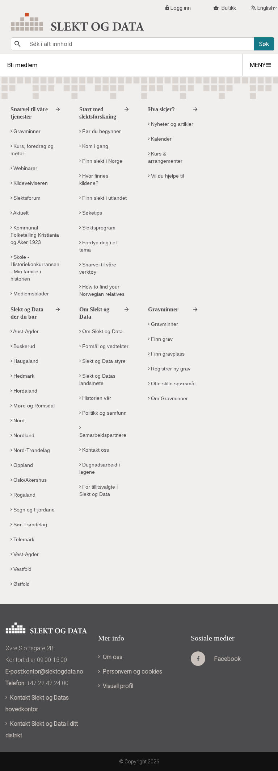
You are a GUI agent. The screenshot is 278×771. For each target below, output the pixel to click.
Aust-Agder (25, 331)
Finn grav (161, 339)
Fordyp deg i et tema (98, 246)
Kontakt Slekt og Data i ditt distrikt (41, 729)
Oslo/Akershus (29, 480)
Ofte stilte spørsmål (172, 383)
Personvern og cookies (132, 671)
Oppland (22, 465)
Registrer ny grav (169, 369)
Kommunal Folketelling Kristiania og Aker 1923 (34, 235)
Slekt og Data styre (103, 361)
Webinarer (24, 168)
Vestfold (21, 569)
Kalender (160, 139)
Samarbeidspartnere (102, 435)
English (265, 8)
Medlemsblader (30, 294)
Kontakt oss (95, 450)
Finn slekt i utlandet (104, 198)
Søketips (91, 213)
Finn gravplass (167, 354)
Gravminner (26, 131)
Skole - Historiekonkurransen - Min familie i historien (34, 268)
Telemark (23, 539)
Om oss (112, 657)
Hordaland (24, 391)
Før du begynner (101, 131)
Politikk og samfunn (104, 413)
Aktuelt (20, 213)
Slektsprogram (98, 228)
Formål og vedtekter (105, 346)
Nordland (23, 435)
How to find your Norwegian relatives (102, 290)
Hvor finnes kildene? (93, 179)
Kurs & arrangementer (165, 157)
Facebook (227, 658)
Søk (264, 43)
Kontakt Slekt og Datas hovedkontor (37, 703)
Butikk (228, 8)
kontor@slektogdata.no (53, 671)
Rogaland (23, 495)
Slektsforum (26, 198)
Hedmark (23, 376)
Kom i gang (94, 146)
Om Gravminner (168, 398)
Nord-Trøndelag (31, 450)
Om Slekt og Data (102, 331)
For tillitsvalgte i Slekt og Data (98, 490)
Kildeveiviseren (30, 183)
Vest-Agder (25, 554)
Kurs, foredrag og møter (32, 149)
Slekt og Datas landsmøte (97, 379)
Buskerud (23, 346)
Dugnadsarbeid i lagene (99, 468)
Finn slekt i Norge (101, 161)
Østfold (21, 584)
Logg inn (180, 8)
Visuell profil (118, 686)
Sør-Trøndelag (29, 524)
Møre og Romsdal (33, 406)
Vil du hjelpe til (166, 176)
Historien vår (96, 398)
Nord (18, 420)
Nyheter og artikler (171, 124)
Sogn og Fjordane (33, 510)
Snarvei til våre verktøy (97, 268)
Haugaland (25, 361)
